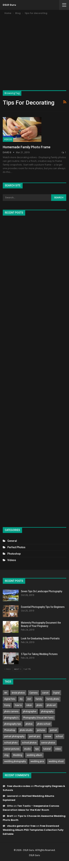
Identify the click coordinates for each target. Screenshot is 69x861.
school (59, 736)
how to (18, 705)
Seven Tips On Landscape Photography (41, 591)
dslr (29, 699)
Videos (8, 139)
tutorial (47, 749)
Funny (7, 705)
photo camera (11, 711)
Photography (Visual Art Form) (38, 717)
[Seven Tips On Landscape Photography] (11, 595)
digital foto (9, 699)
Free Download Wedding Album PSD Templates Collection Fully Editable (33, 830)
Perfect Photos (16, 547)
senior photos (48, 742)
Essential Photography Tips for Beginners (43, 607)
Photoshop (14, 553)
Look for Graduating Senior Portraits (40, 638)
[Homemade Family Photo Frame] (22, 129)
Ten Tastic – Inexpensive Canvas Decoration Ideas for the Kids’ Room (31, 808)
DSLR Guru (9, 5)
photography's (11, 717)
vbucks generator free (21, 826)
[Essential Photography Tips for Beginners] (11, 611)
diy (21, 699)
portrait (53, 730)
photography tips (12, 724)
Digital (56, 692)
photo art (51, 705)
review (48, 736)
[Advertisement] (34, 51)
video (58, 749)
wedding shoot (56, 761)
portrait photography (14, 736)
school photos (29, 742)
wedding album (34, 755)
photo (39, 705)
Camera (33, 692)
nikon (29, 705)
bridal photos (18, 692)
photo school (43, 724)
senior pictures (12, 749)
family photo (53, 699)
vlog (6, 755)
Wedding (17, 755)
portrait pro (34, 736)
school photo (10, 742)
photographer (29, 711)
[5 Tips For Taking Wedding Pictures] (11, 658)
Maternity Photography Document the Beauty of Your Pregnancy (41, 624)
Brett (10, 816)
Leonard (12, 796)
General (12, 540)
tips (37, 749)
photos (29, 724)
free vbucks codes (18, 786)
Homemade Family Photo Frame (26, 147)
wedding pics (37, 761)
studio (27, 749)
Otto (10, 806)
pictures (41, 730)
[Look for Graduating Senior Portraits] (11, 643)
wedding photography (15, 761)
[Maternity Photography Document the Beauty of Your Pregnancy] (11, 627)
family (39, 699)
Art (5, 692)
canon (45, 692)
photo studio (26, 730)
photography (47, 711)
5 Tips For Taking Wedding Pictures (39, 654)
